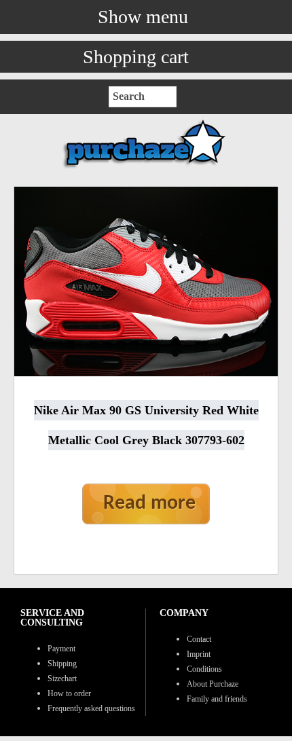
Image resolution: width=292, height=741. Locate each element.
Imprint (199, 654)
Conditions (204, 669)
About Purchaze (212, 684)
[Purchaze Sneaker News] (146, 167)
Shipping (62, 663)
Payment (61, 648)
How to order (69, 693)
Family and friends (217, 699)
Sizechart (62, 678)
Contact (199, 639)
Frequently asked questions (91, 708)
